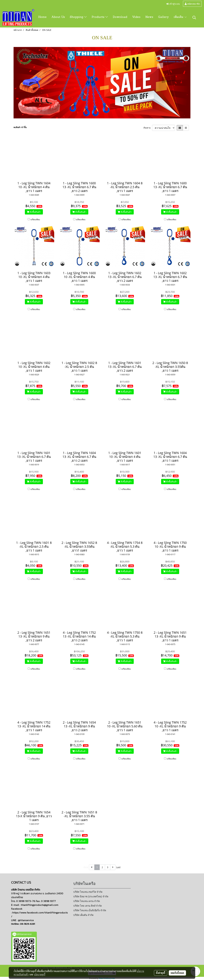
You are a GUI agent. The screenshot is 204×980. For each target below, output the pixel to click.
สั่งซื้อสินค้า (35, 211)
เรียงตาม (147, 127)
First (86, 867)
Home (42, 17)
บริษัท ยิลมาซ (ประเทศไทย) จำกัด (90, 896)
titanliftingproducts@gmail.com (39, 905)
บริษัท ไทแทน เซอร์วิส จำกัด (87, 891)
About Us (58, 17)
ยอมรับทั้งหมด (177, 972)
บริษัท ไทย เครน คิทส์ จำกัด (87, 905)
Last (118, 867)
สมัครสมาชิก (193, 3)
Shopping (77, 17)
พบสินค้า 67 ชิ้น (20, 127)
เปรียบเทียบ (35, 219)
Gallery (163, 17)
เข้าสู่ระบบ (174, 3)
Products (98, 17)
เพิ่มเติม (179, 17)
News (149, 17)
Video (136, 17)
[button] (194, 18)
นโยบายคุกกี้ (39, 974)
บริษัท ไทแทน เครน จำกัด (86, 901)
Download (120, 17)
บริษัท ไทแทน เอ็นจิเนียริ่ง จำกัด (89, 910)
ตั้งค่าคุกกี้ (160, 972)
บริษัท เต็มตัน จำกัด (83, 915)
